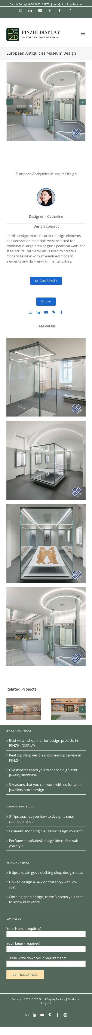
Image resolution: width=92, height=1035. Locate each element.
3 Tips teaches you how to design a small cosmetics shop (41, 819)
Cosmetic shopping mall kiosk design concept (45, 831)
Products (73, 999)
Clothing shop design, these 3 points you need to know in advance (46, 899)
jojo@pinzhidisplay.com (68, 4)
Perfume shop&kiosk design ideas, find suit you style (43, 843)
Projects (46, 1003)
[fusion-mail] (30, 312)
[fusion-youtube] (46, 312)
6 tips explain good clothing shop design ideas (46, 872)
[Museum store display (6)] (46, 101)
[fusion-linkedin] (38, 312)
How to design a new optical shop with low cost (43, 885)
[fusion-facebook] (61, 312)
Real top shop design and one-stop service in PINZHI (45, 758)
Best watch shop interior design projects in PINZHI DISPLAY (43, 743)
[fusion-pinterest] (53, 312)
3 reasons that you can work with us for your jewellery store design (45, 787)
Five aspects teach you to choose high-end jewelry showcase (43, 772)
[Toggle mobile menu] (83, 33)
